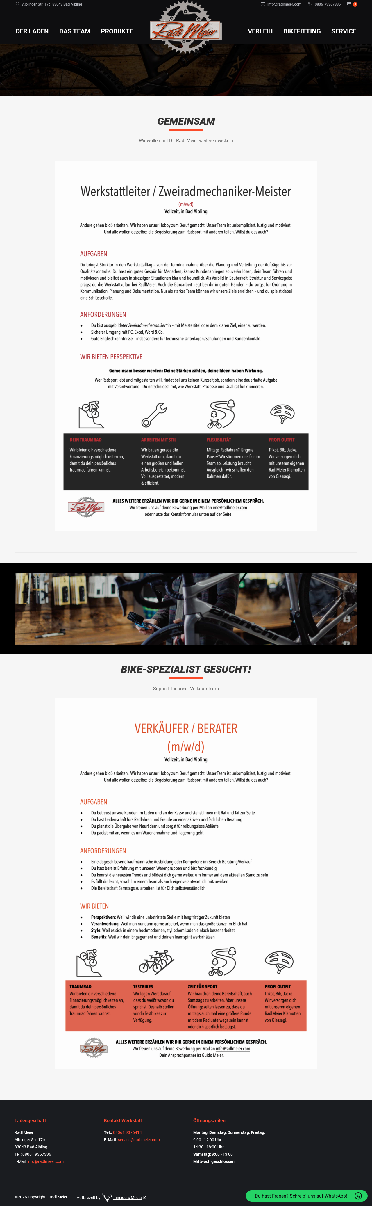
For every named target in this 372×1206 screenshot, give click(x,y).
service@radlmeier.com (139, 1139)
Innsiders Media (127, 1197)
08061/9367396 (328, 4)
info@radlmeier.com (284, 4)
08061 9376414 (127, 1132)
